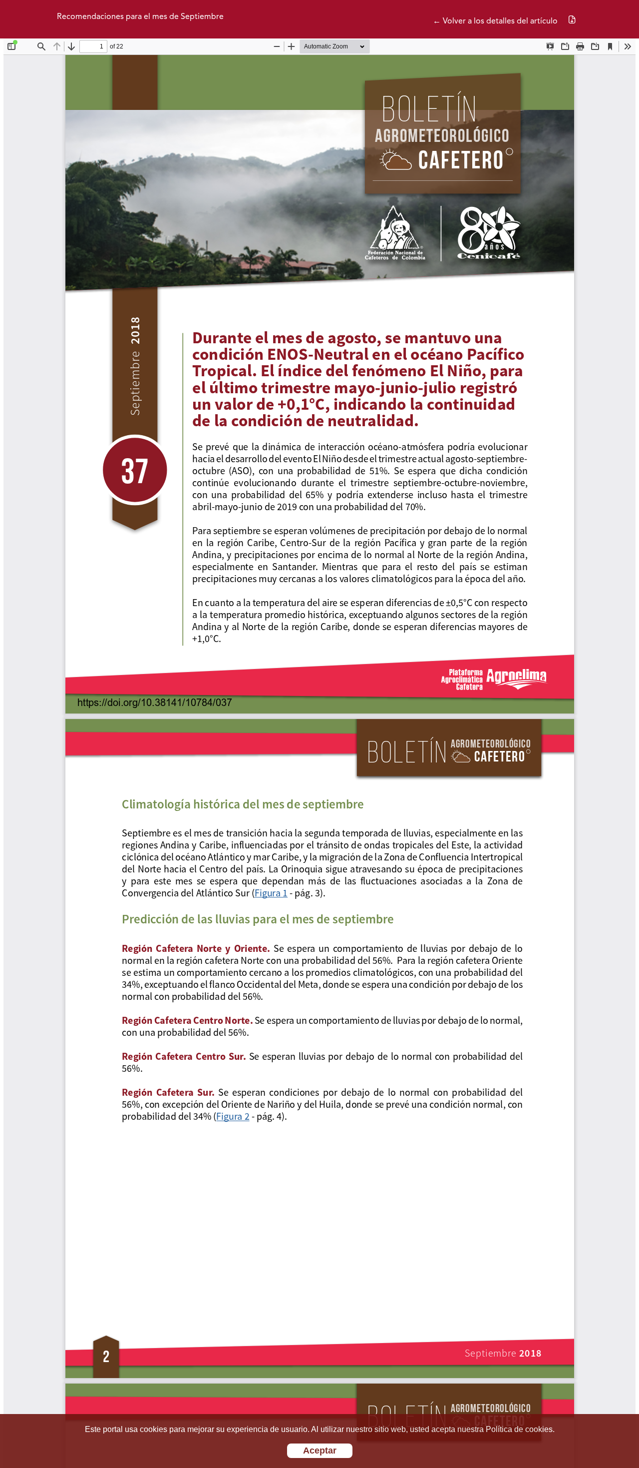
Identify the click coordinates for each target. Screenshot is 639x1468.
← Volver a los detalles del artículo (495, 21)
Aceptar (319, 1451)
